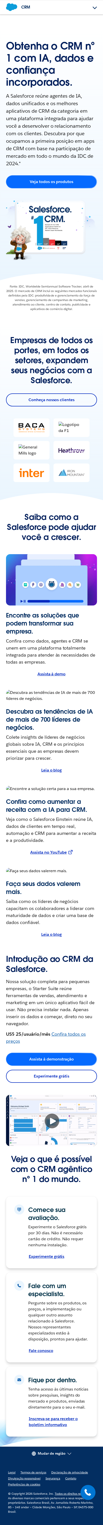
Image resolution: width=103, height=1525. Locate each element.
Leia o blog (51, 770)
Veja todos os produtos (51, 181)
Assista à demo (52, 674)
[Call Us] (88, 1492)
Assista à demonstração (51, 1059)
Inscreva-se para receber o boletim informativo (53, 1421)
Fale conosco (41, 1350)
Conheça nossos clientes (51, 399)
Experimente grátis (51, 1076)
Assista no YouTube (48, 852)
